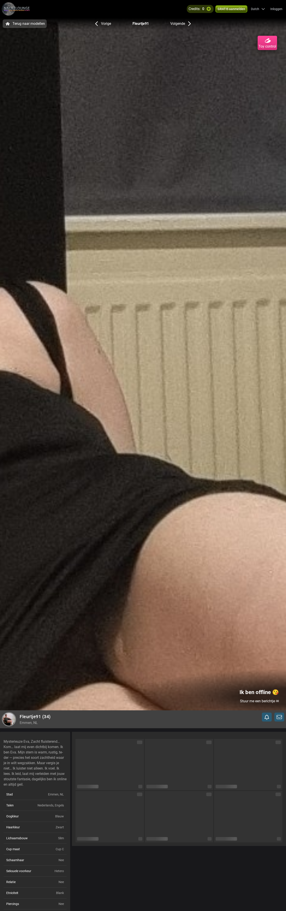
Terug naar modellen (29, 23)
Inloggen (276, 9)
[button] (258, 9)
